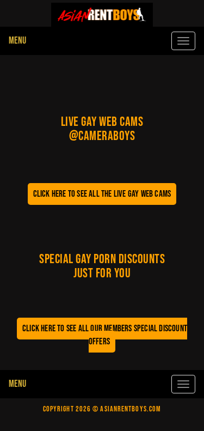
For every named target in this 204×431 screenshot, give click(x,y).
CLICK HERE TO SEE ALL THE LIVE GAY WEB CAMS (102, 194)
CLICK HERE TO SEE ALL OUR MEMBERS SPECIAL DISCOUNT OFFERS (104, 335)
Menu (17, 40)
